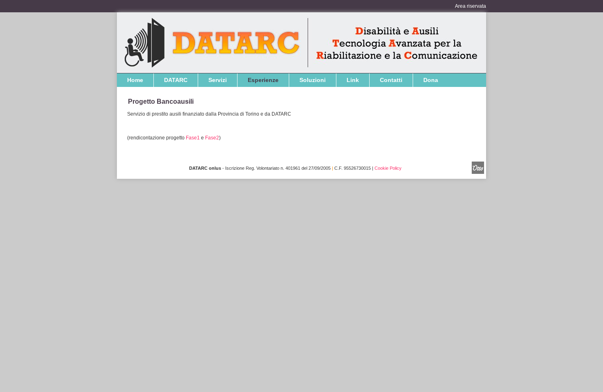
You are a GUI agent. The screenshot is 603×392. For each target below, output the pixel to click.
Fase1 (193, 138)
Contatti (391, 80)
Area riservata (470, 6)
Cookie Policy (388, 168)
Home (135, 80)
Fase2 (212, 138)
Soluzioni (312, 80)
